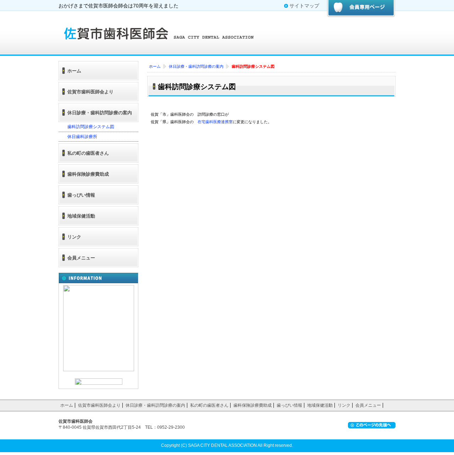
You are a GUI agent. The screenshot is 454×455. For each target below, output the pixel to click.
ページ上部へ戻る (371, 425)
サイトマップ (304, 6)
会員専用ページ (360, 9)
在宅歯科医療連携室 (215, 122)
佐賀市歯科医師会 (161, 32)
